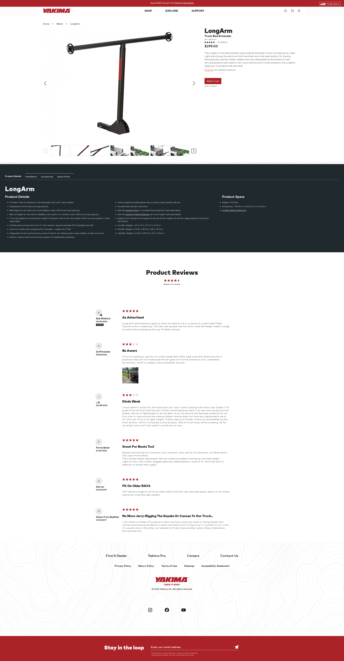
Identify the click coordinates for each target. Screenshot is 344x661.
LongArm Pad (131, 210)
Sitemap (189, 565)
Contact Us (229, 556)
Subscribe (235, 647)
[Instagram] (155, 610)
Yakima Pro (157, 556)
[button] (286, 10)
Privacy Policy (123, 565)
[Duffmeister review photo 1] (130, 375)
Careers (193, 556)
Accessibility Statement (215, 565)
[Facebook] (172, 610)
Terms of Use (169, 565)
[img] (130, 311)
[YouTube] (188, 610)
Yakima (164, 589)
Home (46, 23)
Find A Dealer (116, 556)
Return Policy (146, 565)
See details (188, 3)
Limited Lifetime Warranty (234, 210)
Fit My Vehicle (333, 4)
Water (59, 23)
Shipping (209, 70)
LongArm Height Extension (137, 214)
